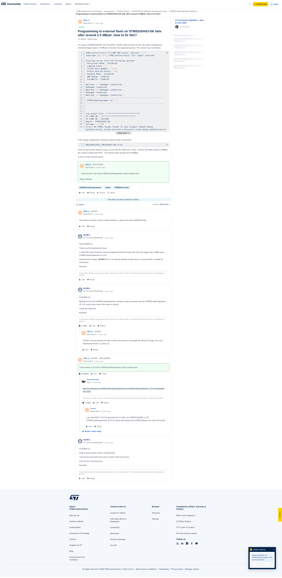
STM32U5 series (122, 187)
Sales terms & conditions (146, 569)
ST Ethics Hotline (183, 521)
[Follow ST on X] (177, 544)
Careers (72, 539)
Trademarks (164, 569)
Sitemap (155, 519)
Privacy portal (177, 569)
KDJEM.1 (86, 235)
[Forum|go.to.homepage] (11, 4)
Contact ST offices (117, 513)
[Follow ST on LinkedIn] (182, 544)
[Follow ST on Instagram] (187, 544)
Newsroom (114, 533)
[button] (260, 4)
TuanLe (93, 408)
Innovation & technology (79, 533)
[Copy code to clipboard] (167, 52)
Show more (122, 133)
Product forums (123, 11)
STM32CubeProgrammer (90, 187)
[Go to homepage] (85, 500)
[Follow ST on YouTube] (196, 544)
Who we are (74, 515)
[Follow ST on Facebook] (191, 544)
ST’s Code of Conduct (185, 527)
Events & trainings (117, 539)
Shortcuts (156, 513)
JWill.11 (86, 20)
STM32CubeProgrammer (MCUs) (183, 11)
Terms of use (128, 569)
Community (115, 527)
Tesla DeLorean (93, 379)
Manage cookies (192, 569)
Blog (71, 551)
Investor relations (76, 521)
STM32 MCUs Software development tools (149, 11)
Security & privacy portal (186, 533)
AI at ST (113, 545)
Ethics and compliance (185, 515)
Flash (107, 187)
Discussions (109, 11)
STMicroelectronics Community (89, 11)
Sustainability (75, 527)
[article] (123, 219)
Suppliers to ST (75, 545)
